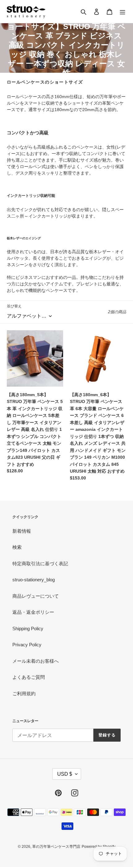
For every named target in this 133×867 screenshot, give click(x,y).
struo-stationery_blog (33, 579)
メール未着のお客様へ (35, 661)
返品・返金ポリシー (33, 612)
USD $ (64, 774)
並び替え (14, 306)
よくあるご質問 (28, 677)
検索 (17, 547)
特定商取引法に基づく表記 (40, 563)
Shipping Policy (27, 628)
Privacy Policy (26, 644)
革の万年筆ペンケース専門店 (56, 846)
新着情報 (21, 531)
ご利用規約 (24, 693)
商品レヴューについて (35, 596)
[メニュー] (122, 11)
